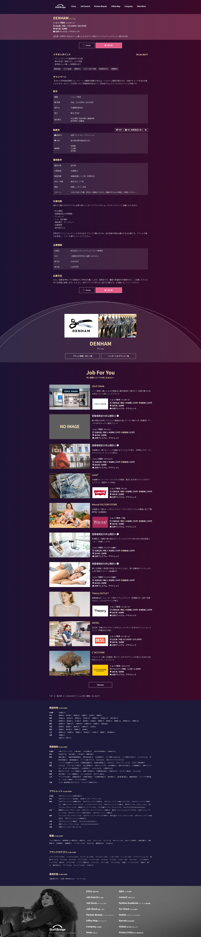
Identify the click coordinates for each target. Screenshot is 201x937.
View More (141, 6)
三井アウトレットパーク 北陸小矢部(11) (79, 813)
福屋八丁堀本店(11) (88, 771)
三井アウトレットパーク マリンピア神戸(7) (95, 815)
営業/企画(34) (142, 840)
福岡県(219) (62, 732)
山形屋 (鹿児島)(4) (122, 777)
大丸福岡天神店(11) (100, 777)
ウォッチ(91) (133, 859)
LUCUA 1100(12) (96, 768)
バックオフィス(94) (79, 843)
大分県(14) (95, 732)
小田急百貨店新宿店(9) (74, 757)
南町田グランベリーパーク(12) (87, 807)
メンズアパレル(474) (72, 857)
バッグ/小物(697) (144, 859)
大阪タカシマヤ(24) (100, 765)
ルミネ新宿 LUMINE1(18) (113, 757)
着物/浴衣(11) (57, 865)
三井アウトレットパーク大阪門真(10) (75, 818)
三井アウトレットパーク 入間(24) (113, 804)
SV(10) (89, 840)
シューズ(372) (53, 862)
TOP (51, 696)
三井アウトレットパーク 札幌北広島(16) (70, 796)
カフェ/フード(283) (79, 865)
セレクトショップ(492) (87, 857)
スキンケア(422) (82, 859)
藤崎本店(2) (90, 754)
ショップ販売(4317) (55, 840)
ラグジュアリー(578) (101, 857)
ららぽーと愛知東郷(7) (138, 763)
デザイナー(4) (97, 840)
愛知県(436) (126, 721)
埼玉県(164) (86, 718)
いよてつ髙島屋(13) (73, 774)
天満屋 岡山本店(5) (101, 771)
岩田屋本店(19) (76, 777)
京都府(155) (70, 724)
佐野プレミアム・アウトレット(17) (73, 804)
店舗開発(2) (68, 843)
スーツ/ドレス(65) (126, 857)
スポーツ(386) (105, 862)
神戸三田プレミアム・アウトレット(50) (121, 815)
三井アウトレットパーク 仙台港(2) (68, 799)
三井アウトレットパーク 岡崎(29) (102, 813)
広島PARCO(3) (113, 771)
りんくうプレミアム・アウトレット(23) (70, 815)
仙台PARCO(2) (63, 754)
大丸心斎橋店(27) (88, 765)
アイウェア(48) (70, 862)
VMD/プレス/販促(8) (130, 840)
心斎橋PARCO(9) (108, 768)
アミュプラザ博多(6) (81, 779)
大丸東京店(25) (99, 757)
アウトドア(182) (115, 862)
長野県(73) (101, 721)
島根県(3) (69, 726)
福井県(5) (86, 721)
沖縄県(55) (62, 735)
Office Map (115, 6)
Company (128, 6)
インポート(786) (114, 857)
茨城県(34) (62, 718)
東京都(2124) (104, 718)
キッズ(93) (113, 859)
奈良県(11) (96, 724)
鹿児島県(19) (111, 732)
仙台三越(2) (72, 754)
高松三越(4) (62, 774)
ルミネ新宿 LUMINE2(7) (129, 757)
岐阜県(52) (109, 721)
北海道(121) (62, 712)
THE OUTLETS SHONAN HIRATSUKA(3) (134, 807)
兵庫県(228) (87, 724)
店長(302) (82, 840)
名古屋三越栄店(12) (99, 763)
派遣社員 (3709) (54, 879)
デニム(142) (63, 859)
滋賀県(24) (62, 724)
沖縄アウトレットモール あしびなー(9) (70, 827)
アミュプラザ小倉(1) (64, 777)
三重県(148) (135, 721)
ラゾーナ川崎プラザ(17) (87, 760)
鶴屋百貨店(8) (134, 777)
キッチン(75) (95, 862)
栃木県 (59, 696)
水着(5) (124, 862)
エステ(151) (104, 859)
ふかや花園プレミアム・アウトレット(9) (109, 807)
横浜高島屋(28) (74, 760)
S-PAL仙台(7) (81, 754)
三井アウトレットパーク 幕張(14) (92, 801)
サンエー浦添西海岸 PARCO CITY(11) (69, 782)
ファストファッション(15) (140, 857)
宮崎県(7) (103, 732)
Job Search (85, 6)
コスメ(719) (72, 859)
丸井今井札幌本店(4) (100, 751)
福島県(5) (99, 715)
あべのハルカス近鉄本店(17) (71, 768)
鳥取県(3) (61, 726)
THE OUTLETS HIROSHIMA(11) (88, 821)
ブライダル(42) (67, 865)
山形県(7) (92, 715)
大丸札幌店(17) (87, 751)
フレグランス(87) (94, 859)
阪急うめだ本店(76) (124, 765)
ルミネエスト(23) (143, 757)
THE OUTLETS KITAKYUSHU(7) (89, 824)
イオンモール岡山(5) (125, 771)
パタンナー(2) (107, 840)
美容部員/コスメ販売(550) (70, 840)
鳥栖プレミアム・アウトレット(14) (69, 824)
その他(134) (90, 865)
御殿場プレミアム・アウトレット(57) (69, 810)
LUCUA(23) (62, 765)
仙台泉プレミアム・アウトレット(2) (90, 799)
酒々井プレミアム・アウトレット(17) (136, 804)
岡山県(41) (77, 726)
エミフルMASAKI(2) (86, 774)
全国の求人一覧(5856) (65, 738)
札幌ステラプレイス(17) (65, 751)
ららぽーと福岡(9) (67, 779)
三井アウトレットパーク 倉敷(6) (68, 821)
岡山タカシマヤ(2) (64, 771)
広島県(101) (85, 726)
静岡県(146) (117, 721)
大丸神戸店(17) (85, 768)
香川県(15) (69, 729)
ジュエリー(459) (122, 859)
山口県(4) (93, 726)
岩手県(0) (69, 715)
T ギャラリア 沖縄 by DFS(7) (89, 782)
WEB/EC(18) (90, 843)
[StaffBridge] (60, 6)
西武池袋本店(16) (88, 757)
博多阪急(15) (111, 777)
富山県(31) (70, 721)
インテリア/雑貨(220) (83, 862)
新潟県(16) (62, 721)
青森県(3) (61, 715)
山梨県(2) (93, 721)
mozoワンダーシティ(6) (123, 763)
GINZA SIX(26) (100, 760)
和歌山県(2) (104, 724)
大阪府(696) (79, 724)
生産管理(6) (59, 843)
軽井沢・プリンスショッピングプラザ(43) (124, 810)
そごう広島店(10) (76, 771)
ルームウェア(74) (133, 862)
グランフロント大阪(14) (74, 765)
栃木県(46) (70, 718)
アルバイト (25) (81, 879)
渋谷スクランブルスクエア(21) (115, 760)
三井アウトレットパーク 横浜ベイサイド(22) (117, 801)
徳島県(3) (61, 729)
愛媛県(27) (77, 729)
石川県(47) (78, 721)
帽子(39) (61, 862)
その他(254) (109, 843)
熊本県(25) (87, 732)
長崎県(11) (79, 732)
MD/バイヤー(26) (118, 840)
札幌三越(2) (77, 751)
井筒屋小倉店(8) (87, 777)
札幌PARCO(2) (112, 751)
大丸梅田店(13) (136, 765)
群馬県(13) (78, 718)
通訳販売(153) (100, 843)
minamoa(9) (137, 771)
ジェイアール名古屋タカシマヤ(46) (69, 763)
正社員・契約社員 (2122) (67, 879)
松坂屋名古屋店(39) (86, 763)
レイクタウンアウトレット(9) (93, 804)
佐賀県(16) (70, 732)
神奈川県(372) (114, 718)
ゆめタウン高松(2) (99, 774)
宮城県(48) (77, 715)
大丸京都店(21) (112, 765)
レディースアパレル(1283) (56, 857)
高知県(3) (85, 729)
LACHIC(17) (110, 763)
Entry (73, 6)
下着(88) (142, 862)
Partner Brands (100, 6)
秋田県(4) (84, 715)
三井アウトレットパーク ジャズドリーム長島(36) (96, 810)
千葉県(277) (95, 718)
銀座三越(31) (62, 757)
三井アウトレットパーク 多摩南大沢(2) (70, 801)
